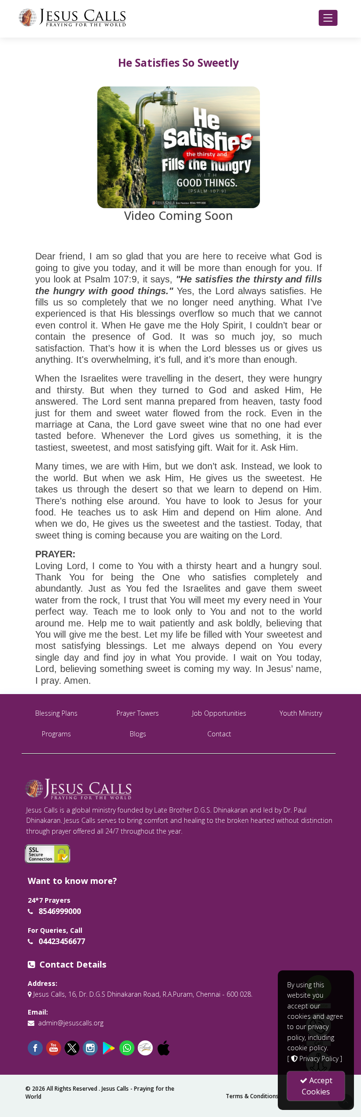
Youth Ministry (301, 713)
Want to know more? (72, 880)
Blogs (138, 733)
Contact (219, 733)
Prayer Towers (138, 713)
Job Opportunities (219, 713)
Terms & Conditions (252, 1096)
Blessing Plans (56, 713)
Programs (56, 733)
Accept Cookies (317, 1086)
